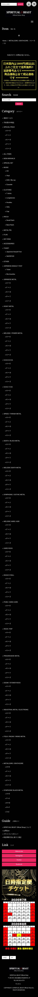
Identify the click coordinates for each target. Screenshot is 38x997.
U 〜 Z (8, 148)
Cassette (9, 184)
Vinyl (8, 175)
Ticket (8, 269)
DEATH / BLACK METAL (12, 441)
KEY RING (7, 239)
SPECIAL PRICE (9, 127)
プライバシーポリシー (11, 834)
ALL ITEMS (7, 154)
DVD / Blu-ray (11, 180)
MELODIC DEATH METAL (12, 467)
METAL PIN (7, 230)
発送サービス (8, 118)
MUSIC (6, 167)
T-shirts (8, 193)
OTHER (6, 261)
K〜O (8, 803)
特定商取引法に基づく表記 (12, 837)
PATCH (6, 217)
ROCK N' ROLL (9, 575)
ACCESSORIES (9, 243)
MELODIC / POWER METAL (13, 333)
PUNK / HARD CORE (11, 602)
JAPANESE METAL (10, 279)
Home (4, 40)
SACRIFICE (10, 256)
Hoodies (9, 202)
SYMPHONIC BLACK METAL (13, 790)
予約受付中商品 (9, 122)
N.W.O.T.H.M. (8, 387)
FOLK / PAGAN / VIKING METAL (14, 736)
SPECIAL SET (8, 163)
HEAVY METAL (9, 306)
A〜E (8, 767)
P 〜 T (8, 144)
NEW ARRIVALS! (9, 158)
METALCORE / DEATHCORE (18, 40)
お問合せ (7, 830)
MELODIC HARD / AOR (11, 521)
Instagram (19, 856)
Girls (8, 207)
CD (7, 171)
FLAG (6, 234)
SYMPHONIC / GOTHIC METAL (14, 494)
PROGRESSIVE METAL (12, 656)
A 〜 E (8, 130)
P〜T (8, 807)
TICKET (6, 248)
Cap (7, 211)
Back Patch (10, 225)
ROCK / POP (8, 629)
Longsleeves (10, 198)
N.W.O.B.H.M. (8, 360)
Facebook (19, 864)
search (20, 4)
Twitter (19, 860)
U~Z (7, 812)
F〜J (8, 798)
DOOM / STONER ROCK (12, 683)
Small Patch (10, 220)
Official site (19, 851)
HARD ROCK (8, 548)
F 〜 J (8, 135)
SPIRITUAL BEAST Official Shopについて (17, 827)
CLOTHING (8, 190)
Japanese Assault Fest (14, 252)
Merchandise (10, 274)
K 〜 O (33, 40)
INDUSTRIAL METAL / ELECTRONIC (16, 709)
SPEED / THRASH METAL (12, 414)
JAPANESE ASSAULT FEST (13, 266)
